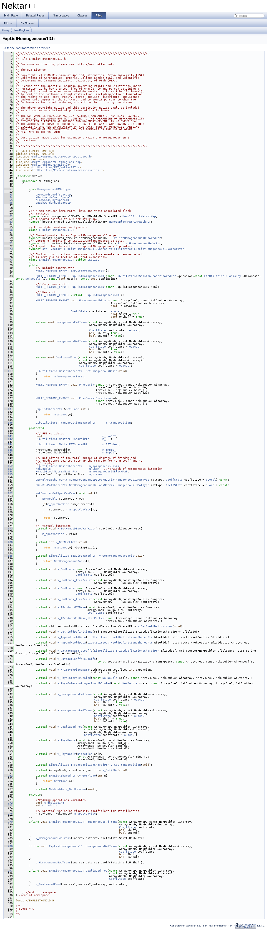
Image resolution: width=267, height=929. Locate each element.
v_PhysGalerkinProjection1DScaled (84, 683)
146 (8, 449)
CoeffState (79, 311)
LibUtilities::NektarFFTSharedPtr (62, 438)
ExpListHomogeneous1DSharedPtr (136, 238)
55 (8, 200)
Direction (103, 398)
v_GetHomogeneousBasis (116, 555)
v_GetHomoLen (76, 789)
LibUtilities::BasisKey (222, 276)
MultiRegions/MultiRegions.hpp (56, 162)
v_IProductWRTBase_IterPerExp (80, 618)
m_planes (60, 414)
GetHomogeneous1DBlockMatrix (91, 485)
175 (8, 528)
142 (8, 438)
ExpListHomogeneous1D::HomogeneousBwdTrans (83, 846)
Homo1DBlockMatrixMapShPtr (130, 221)
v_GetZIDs (109, 770)
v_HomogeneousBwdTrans (74, 710)
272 (8, 802)
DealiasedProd (66, 357)
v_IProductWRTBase (71, 607)
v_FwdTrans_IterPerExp (74, 580)
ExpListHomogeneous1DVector (139, 243)
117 (8, 371)
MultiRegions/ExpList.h (50, 164)
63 (8, 221)
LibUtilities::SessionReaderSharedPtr (146, 276)
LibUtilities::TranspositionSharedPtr (66, 422)
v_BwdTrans (65, 588)
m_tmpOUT (109, 452)
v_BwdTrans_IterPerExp (74, 599)
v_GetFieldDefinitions (155, 626)
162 (8, 493)
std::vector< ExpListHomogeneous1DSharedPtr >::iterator (87, 248)
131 (8, 409)
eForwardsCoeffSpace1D (53, 194)
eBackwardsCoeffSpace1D (54, 197)
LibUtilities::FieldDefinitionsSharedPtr (119, 637)
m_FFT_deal (110, 444)
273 (8, 805)
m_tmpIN (108, 449)
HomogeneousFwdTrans (71, 322)
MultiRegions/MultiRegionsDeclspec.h (61, 156)
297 (8, 870)
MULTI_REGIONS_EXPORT (52, 270)
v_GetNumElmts (66, 542)
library (5, 30)
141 (8, 436)
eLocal (116, 311)
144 (8, 444)
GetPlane (72, 409)
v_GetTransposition (126, 764)
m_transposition (118, 422)
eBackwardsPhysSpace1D (53, 202)
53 (8, 194)
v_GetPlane (87, 775)
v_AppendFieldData (71, 637)
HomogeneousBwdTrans (71, 341)
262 (8, 775)
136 (8, 422)
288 (8, 846)
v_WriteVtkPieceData (73, 669)
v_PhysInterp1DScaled (74, 677)
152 (8, 466)
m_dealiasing (54, 802)
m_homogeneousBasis (69, 376)
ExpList (93, 259)
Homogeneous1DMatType (54, 189)
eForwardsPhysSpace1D (52, 200)
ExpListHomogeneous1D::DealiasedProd (78, 870)
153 (8, 468)
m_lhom (94, 468)
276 (8, 813)
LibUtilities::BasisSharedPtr (59, 371)
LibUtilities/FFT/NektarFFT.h (55, 167)
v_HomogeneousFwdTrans (74, 694)
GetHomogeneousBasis (101, 371)
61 (8, 216)
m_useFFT (109, 436)
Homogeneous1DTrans (94, 300)
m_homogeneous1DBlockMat (108, 471)
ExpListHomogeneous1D (55, 229)
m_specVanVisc (58, 504)
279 (8, 821)
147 (8, 452)
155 (8, 474)
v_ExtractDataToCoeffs (74, 650)
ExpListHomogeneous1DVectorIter (159, 248)
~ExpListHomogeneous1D (101, 295)
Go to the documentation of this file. (27, 48)
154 (8, 471)
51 (8, 189)
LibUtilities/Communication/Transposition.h (67, 170)
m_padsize (49, 805)
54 (8, 197)
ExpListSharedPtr (49, 409)
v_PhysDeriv (66, 740)
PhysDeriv (86, 384)
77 (8, 259)
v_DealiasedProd (69, 726)
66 (8, 229)
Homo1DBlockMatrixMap (139, 216)
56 (8, 202)
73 (8, 248)
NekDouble (32, 278)
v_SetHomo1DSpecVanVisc (75, 528)
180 (8, 542)
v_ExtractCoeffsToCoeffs (76, 658)
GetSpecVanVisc (64, 493)
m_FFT (106, 438)
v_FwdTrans (65, 569)
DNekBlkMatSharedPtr (51, 479)
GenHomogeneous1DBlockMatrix (91, 479)
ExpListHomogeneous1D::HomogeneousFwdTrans (83, 821)
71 (8, 243)
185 (8, 555)
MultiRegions (21, 30)
